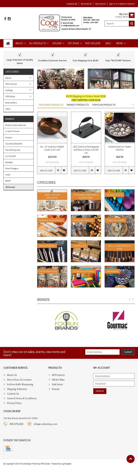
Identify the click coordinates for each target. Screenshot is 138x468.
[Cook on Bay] (69, 22)
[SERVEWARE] (120, 267)
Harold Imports (12, 149)
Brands (55, 389)
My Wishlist (86, 3)
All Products (37, 43)
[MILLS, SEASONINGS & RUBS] (120, 242)
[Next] (133, 299)
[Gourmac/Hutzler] (111, 321)
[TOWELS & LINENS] (120, 216)
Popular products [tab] (104, 105)
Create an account (126, 3)
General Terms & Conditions (21, 398)
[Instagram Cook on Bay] (9, 19)
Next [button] (133, 104)
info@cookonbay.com (45, 424)
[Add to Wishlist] (64, 170)
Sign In (112, 3)
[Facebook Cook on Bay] (5, 19)
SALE (108, 43)
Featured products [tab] (51, 105)
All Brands (10, 187)
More (119, 43)
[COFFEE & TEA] (86, 242)
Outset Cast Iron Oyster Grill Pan (119, 148)
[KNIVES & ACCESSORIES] (52, 216)
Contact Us (13, 393)
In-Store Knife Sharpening (20, 384)
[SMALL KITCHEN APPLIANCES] (52, 191)
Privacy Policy (14, 403)
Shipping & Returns (17, 389)
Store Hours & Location (19, 379)
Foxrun (8, 137)
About (19, 43)
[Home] (8, 43)
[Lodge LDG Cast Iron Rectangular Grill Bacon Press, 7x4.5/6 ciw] (86, 127)
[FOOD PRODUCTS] (52, 267)
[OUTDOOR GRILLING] (86, 216)
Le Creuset (10, 155)
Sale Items (57, 384)
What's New (58, 379)
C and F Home (12, 131)
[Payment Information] (7, 448)
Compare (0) (71, 3)
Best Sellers (92, 43)
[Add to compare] (58, 170)
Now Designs (11, 168)
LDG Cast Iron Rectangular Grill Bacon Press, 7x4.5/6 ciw (86, 149)
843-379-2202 (16, 424)
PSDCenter (45, 463)
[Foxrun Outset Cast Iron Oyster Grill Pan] (120, 127)
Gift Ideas (73, 43)
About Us (12, 375)
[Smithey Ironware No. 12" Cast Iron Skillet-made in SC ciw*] (52, 127)
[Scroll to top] (130, 459)
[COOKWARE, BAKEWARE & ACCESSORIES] (86, 191)
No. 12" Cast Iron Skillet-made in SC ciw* (52, 148)
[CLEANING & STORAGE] (86, 267)
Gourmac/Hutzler (13, 143)
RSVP (7, 180)
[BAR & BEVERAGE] (52, 242)
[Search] (132, 23)
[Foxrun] (60, 321)
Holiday (56, 43)
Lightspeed (66, 463)
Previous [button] (129, 104)
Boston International (15, 125)
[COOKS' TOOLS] (120, 191)
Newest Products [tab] (78, 105)
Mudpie (9, 162)
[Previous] (129, 299)
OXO (7, 174)
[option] (52, 145)
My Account (100, 3)
